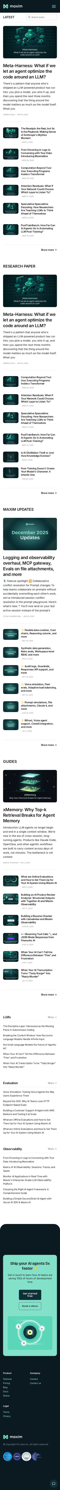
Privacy (7, 1416)
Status (6, 1395)
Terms (6, 1412)
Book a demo (30, 1306)
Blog (5, 1387)
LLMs (7, 1017)
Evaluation (10, 1083)
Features (7, 1379)
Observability (12, 1149)
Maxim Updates (18, 509)
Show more (47, 249)
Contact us (35, 1383)
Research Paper (19, 266)
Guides (10, 761)
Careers (34, 1379)
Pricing (6, 1383)
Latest (8, 17)
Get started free (30, 1294)
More (51, 1017)
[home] (13, 6)
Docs (5, 1391)
